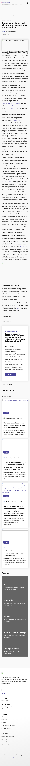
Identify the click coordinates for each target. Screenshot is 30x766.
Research (4, 739)
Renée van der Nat (11, 502)
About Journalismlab (8, 736)
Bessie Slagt (9, 458)
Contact (4, 748)
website (22, 247)
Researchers (5, 742)
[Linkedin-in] (2, 694)
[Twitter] (4, 694)
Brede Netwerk (18, 120)
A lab (12, 108)
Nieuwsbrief (5, 745)
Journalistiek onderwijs (8, 725)
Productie (11, 16)
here (17, 308)
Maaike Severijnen (11, 418)
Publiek (4, 722)
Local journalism (7, 728)
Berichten (4, 16)
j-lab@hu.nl (5, 700)
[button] (24, 3)
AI (2, 716)
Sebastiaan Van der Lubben (13, 548)
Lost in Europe (6, 182)
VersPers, (15, 106)
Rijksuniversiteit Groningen (11, 103)
